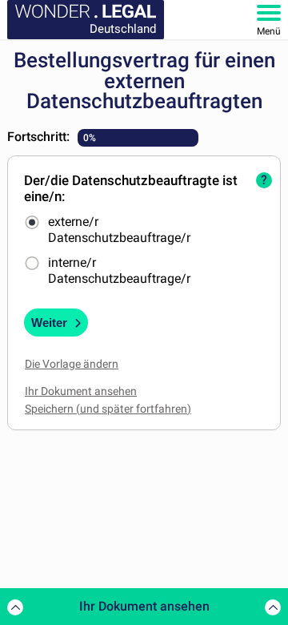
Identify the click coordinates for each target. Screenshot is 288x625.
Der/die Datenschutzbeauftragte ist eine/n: (131, 188)
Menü (269, 31)
